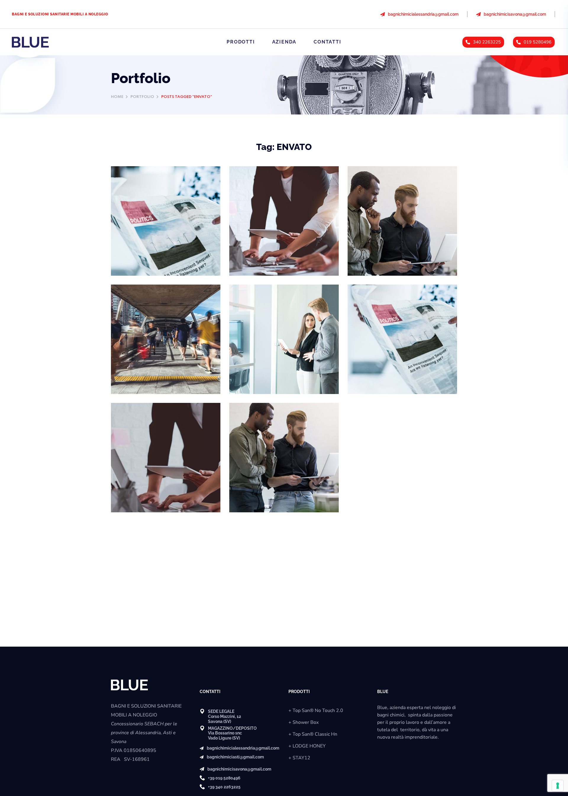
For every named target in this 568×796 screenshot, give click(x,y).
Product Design (144, 181)
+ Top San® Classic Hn (312, 734)
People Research (146, 300)
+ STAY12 (299, 758)
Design (127, 191)
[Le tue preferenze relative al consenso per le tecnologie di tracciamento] (557, 785)
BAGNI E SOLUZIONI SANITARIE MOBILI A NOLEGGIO (60, 14)
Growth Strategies (384, 181)
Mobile (258, 191)
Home (117, 97)
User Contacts (260, 300)
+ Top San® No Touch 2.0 (315, 710)
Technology (368, 191)
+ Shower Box (303, 722)
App (242, 191)
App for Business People (276, 181)
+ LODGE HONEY (307, 746)
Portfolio (142, 97)
